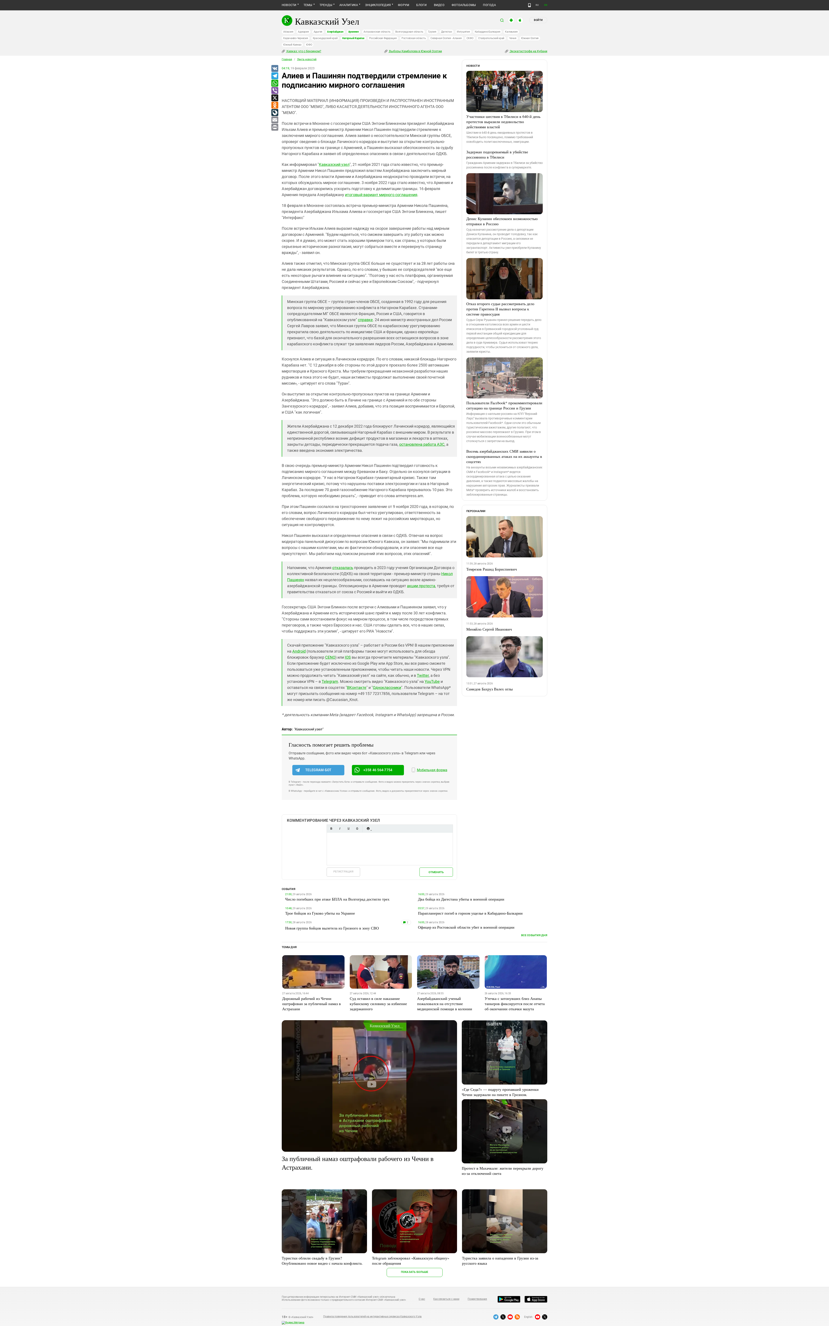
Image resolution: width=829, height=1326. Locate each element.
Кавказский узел (334, 164)
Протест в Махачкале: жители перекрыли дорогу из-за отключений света (502, 1171)
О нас (422, 1299)
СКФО (470, 38)
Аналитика (348, 5)
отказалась (342, 567)
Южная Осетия (530, 38)
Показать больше (414, 1272)
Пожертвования (477, 1299)
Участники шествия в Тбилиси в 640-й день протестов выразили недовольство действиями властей (503, 121)
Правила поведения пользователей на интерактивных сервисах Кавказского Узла (372, 1316)
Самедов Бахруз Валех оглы (489, 689)
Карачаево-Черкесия (295, 38)
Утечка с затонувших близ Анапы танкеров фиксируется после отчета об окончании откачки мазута (515, 1003)
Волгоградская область (409, 31)
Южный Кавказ (292, 44)
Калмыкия (511, 31)
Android (299, 651)
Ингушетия (463, 31)
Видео (439, 5)
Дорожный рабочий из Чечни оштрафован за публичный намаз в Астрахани (311, 1003)
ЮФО (309, 44)
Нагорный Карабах (353, 38)
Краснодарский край (325, 38)
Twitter (423, 675)
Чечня (512, 38)
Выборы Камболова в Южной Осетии (415, 51)
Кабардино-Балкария (487, 31)
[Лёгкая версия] (529, 5)
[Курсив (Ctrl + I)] (339, 828)
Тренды (326, 5)
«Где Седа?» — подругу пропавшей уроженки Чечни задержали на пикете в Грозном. (500, 1092)
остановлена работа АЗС (422, 444)
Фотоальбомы (464, 5)
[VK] (274, 68)
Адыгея (318, 31)
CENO (330, 657)
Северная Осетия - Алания (446, 38)
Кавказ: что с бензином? (303, 51)
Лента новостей (306, 59)
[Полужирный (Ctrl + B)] (331, 828)
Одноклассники (387, 687)
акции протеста (421, 586)
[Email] (274, 120)
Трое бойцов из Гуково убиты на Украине (320, 913)
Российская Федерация (383, 38)
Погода (489, 5)
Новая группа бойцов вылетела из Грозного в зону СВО (332, 928)
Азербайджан (335, 31)
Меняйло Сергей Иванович (489, 629)
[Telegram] (274, 76)
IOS (348, 657)
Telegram (330, 681)
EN (545, 5)
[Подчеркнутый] (348, 828)
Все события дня (534, 935)
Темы (308, 5)
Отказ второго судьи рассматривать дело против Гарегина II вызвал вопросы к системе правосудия (500, 309)
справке (365, 319)
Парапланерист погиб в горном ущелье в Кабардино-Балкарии (470, 913)
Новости (289, 5)
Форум (403, 5)
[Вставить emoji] (368, 828)
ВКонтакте (356, 687)
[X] (274, 98)
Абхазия (288, 31)
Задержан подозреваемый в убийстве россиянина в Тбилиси (497, 154)
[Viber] (274, 90)
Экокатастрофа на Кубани (528, 51)
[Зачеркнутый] (357, 828)
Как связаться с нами (446, 1299)
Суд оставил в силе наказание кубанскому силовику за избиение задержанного (378, 1003)
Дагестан (446, 31)
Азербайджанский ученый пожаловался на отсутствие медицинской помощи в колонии (444, 1003)
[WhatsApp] (274, 83)
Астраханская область (377, 31)
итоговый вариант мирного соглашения (381, 194)
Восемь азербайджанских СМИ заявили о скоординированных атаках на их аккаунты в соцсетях (504, 456)
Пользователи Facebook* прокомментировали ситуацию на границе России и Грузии (504, 405)
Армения (353, 31)
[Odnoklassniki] (274, 105)
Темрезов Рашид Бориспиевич (491, 569)
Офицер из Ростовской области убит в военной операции (466, 927)
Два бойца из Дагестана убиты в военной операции (461, 899)
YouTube (432, 681)
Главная (287, 59)
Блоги (421, 5)
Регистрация (343, 871)
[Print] (274, 127)
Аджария (303, 31)
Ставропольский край (491, 38)
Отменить (436, 872)
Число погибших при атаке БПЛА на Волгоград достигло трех (337, 899)
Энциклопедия (378, 5)
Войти (538, 20)
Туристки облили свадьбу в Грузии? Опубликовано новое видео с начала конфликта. (322, 1260)
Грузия (432, 31)
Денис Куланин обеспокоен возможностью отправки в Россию (502, 221)
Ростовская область (414, 38)
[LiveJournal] (274, 112)
